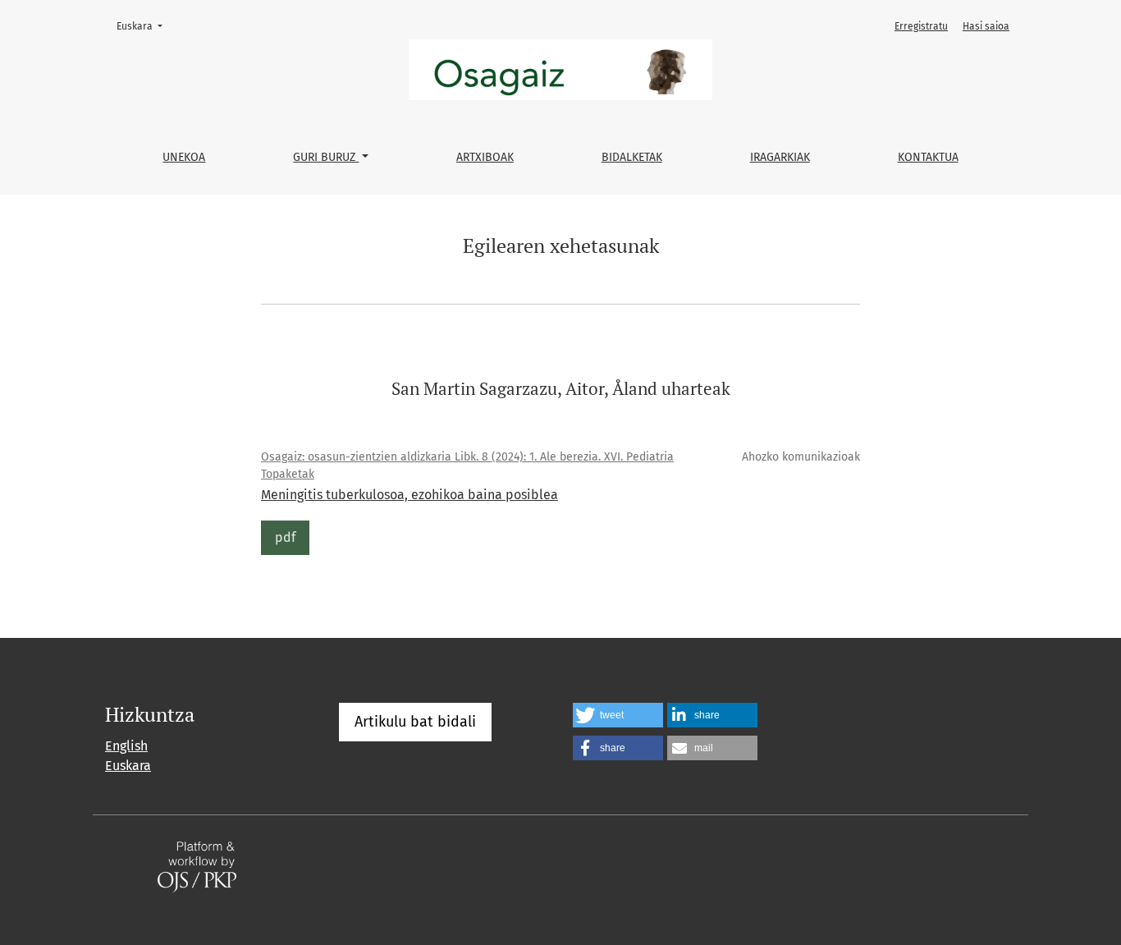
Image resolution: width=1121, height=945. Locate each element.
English (126, 746)
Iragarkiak (780, 157)
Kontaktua (928, 157)
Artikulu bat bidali (415, 722)
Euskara (144, 26)
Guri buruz (326, 157)
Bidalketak (632, 157)
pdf (285, 537)
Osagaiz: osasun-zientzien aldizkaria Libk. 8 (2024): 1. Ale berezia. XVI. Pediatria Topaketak (467, 465)
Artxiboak (485, 157)
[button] (618, 715)
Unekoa (183, 157)
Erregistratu (921, 26)
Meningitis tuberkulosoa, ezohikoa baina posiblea (409, 494)
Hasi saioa (986, 26)
